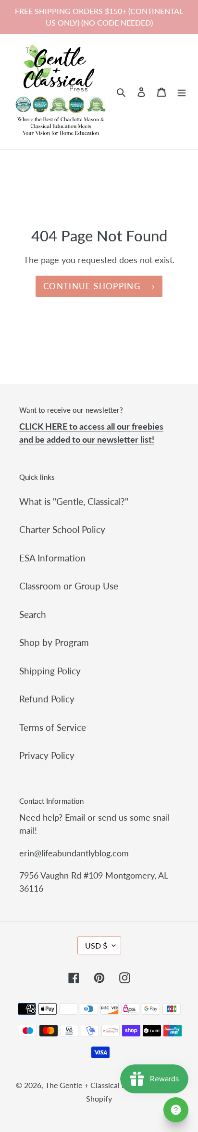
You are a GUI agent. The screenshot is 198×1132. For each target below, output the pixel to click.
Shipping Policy (50, 670)
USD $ (96, 945)
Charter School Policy (62, 529)
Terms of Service (52, 727)
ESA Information (52, 557)
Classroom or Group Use (68, 585)
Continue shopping (91, 286)
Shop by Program (54, 642)
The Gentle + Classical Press (92, 1085)
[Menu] (182, 91)
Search (32, 614)
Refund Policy (46, 698)
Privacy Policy (46, 755)
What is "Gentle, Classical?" (73, 501)
